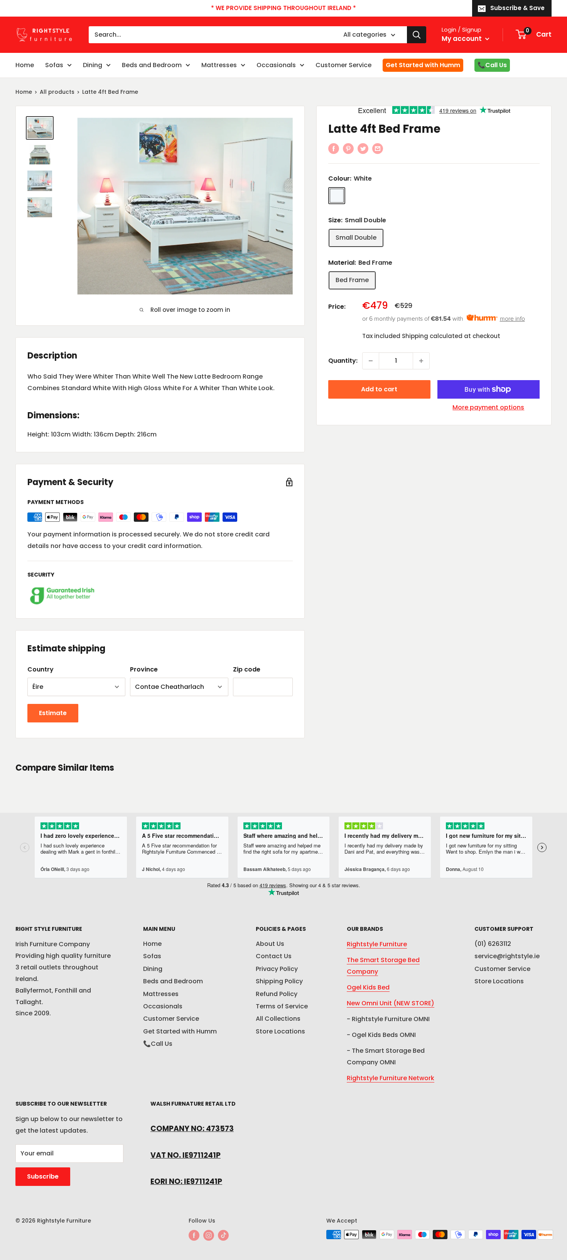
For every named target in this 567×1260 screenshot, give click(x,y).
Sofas (54, 65)
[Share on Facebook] (333, 148)
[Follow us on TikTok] (223, 1235)
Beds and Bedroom (152, 65)
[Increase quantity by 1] (421, 361)
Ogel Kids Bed (368, 987)
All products (57, 92)
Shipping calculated (432, 336)
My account (462, 38)
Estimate (53, 713)
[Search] (416, 34)
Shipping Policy (279, 981)
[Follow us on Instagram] (208, 1235)
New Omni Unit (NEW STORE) (390, 1003)
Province (144, 669)
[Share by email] (377, 148)
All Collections (278, 1018)
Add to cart (379, 389)
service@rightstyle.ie (507, 956)
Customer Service (343, 65)
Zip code (246, 669)
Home (24, 65)
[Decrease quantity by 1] (371, 361)
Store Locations (280, 1031)
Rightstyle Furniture (377, 944)
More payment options (488, 407)
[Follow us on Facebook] (194, 1235)
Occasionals (276, 65)
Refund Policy (276, 993)
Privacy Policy (277, 968)
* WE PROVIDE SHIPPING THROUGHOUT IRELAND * (283, 8)
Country (40, 669)
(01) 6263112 (492, 943)
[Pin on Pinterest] (348, 148)
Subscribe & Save (517, 8)
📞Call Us (492, 65)
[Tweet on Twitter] (363, 148)
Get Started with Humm (423, 65)
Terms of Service (282, 1006)
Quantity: (343, 360)
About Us (270, 943)
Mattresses (219, 65)
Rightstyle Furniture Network (390, 1078)
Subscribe (43, 1176)
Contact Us (274, 956)
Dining (92, 65)
